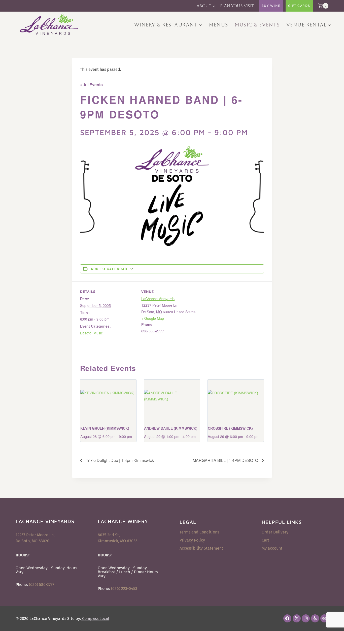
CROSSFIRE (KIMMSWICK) (230, 428)
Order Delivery (275, 532)
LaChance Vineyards (158, 298)
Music (98, 332)
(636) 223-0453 (124, 588)
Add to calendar (109, 269)
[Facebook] (287, 618)
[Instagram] (306, 618)
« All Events (91, 84)
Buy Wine (271, 6)
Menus (218, 24)
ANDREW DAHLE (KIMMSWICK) (170, 428)
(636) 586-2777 (41, 584)
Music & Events (257, 24)
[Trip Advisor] (324, 618)
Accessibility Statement (201, 548)
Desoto (85, 332)
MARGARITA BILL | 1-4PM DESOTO (226, 460)
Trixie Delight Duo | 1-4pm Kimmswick (119, 460)
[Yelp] (315, 618)
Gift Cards (299, 6)
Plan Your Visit (237, 6)
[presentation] (108, 400)
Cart (265, 540)
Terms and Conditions (199, 532)
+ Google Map (152, 318)
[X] (297, 618)
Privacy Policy (192, 540)
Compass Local (95, 618)
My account (272, 548)
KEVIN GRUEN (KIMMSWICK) (104, 428)
